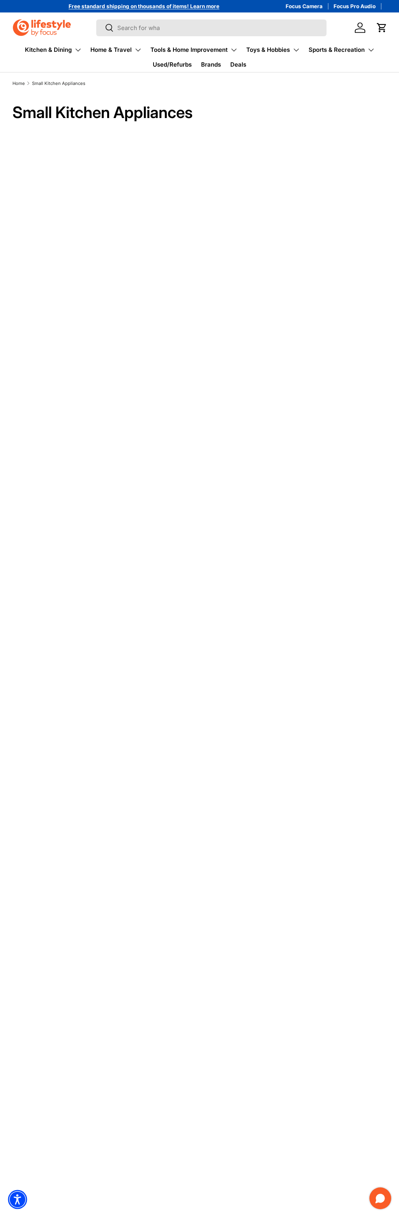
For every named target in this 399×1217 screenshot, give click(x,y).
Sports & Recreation (337, 49)
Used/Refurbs (172, 64)
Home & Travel (111, 49)
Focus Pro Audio (355, 6)
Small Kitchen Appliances (58, 83)
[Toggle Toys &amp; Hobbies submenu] (296, 50)
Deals (238, 64)
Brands (211, 64)
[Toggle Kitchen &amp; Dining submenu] (78, 50)
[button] (381, 27)
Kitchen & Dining (48, 49)
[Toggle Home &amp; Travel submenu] (138, 50)
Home (18, 83)
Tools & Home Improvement (189, 49)
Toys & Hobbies (268, 49)
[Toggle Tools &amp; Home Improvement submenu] (233, 50)
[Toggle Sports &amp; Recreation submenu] (371, 50)
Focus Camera (304, 6)
